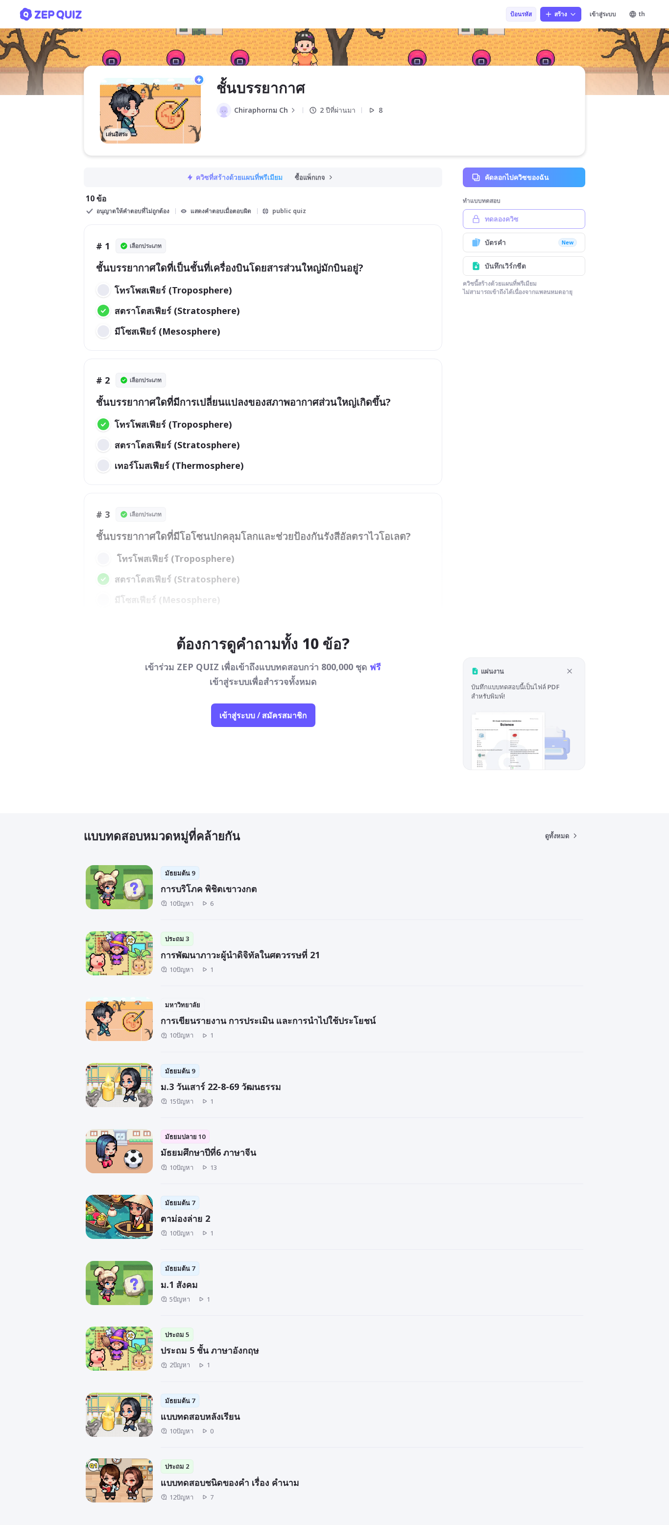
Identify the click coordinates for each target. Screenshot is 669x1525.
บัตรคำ (529, 242)
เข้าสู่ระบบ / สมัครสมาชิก (263, 715)
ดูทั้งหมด (557, 835)
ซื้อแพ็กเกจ (310, 177)
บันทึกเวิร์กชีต (505, 265)
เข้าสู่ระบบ (603, 14)
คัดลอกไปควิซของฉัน (517, 177)
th (642, 14)
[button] (524, 713)
